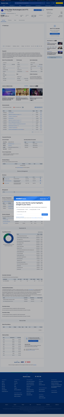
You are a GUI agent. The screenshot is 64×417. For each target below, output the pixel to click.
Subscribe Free (44, 214)
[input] (28, 214)
